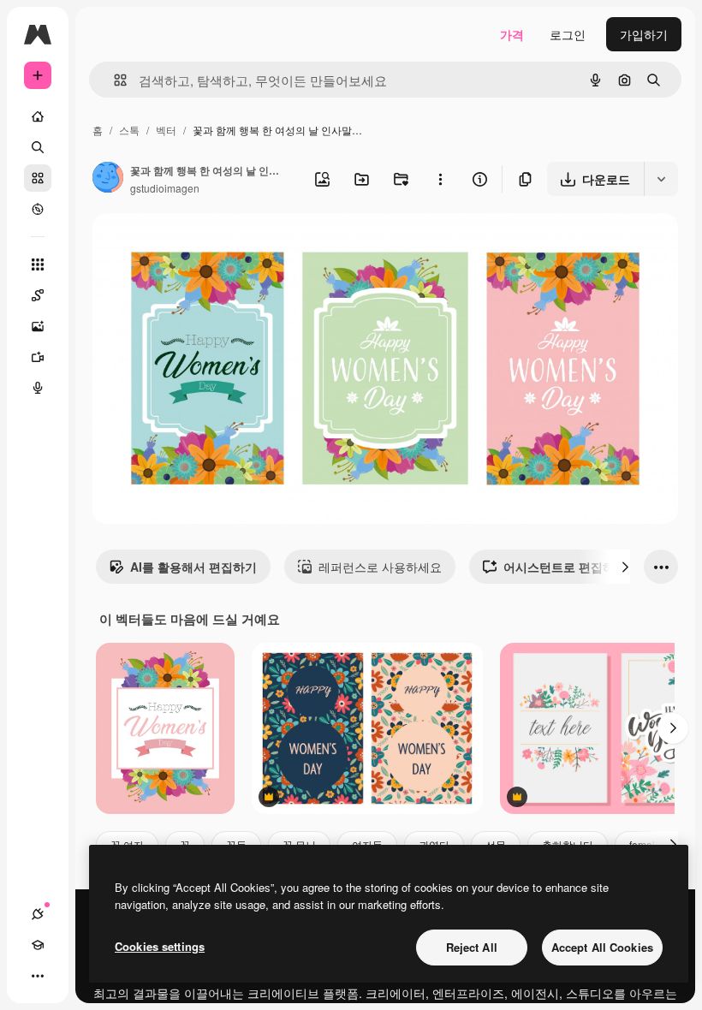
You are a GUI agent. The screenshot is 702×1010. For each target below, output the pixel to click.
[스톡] (37, 178)
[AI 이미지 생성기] (37, 326)
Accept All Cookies (602, 947)
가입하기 (644, 34)
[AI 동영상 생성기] (37, 357)
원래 (191, 246)
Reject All (471, 947)
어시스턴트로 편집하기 (565, 566)
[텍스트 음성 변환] (37, 387)
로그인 (568, 34)
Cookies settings (160, 946)
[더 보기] (37, 975)
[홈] (37, 116)
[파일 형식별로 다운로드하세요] (661, 179)
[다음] (625, 567)
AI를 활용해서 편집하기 (193, 566)
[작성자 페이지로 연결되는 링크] (107, 179)
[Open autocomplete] (113, 80)
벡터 (166, 129)
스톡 (129, 129)
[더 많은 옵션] (440, 179)
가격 (512, 34)
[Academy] (37, 945)
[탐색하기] (37, 209)
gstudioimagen (164, 188)
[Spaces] (37, 295)
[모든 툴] (37, 264)
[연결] (37, 914)
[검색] (37, 147)
